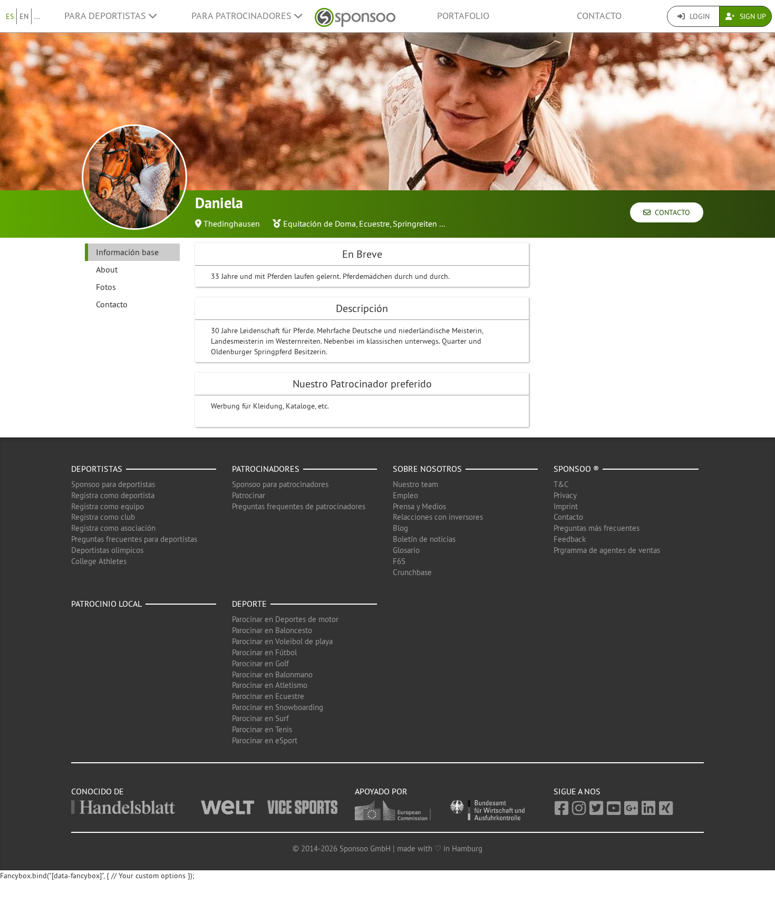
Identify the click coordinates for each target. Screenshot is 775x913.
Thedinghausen (232, 223)
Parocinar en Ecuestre (268, 696)
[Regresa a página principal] (355, 16)
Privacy (565, 495)
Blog (400, 528)
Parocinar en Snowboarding (277, 707)
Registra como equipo (107, 506)
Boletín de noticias (424, 539)
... (37, 16)
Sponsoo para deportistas (113, 484)
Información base (127, 252)
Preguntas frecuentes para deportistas (134, 539)
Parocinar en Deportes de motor (285, 619)
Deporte (249, 603)
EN (24, 16)
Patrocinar (248, 495)
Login (698, 16)
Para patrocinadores (242, 16)
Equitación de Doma (319, 223)
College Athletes (99, 561)
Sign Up (752, 16)
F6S (399, 561)
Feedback (570, 539)
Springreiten (415, 223)
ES (10, 16)
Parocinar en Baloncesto (272, 630)
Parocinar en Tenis (262, 729)
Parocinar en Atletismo (269, 685)
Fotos (106, 286)
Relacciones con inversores (438, 517)
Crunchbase (412, 572)
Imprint (566, 506)
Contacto (599, 16)
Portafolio (463, 16)
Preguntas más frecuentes (597, 528)
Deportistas (96, 468)
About (107, 269)
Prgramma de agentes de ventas (607, 550)
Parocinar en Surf (260, 718)
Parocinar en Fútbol (264, 652)
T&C (561, 484)
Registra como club (103, 517)
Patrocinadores (265, 468)
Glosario (406, 550)
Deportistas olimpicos (107, 550)
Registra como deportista (112, 495)
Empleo (405, 495)
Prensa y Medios (419, 506)
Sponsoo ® (576, 468)
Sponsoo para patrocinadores (280, 484)
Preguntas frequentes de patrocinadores (298, 506)
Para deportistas (106, 16)
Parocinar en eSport (264, 740)
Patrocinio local (106, 603)
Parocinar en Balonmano (272, 674)
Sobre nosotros (427, 468)
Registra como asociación (113, 528)
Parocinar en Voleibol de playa (282, 641)
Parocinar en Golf (260, 663)
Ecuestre (374, 223)
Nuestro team (415, 484)
